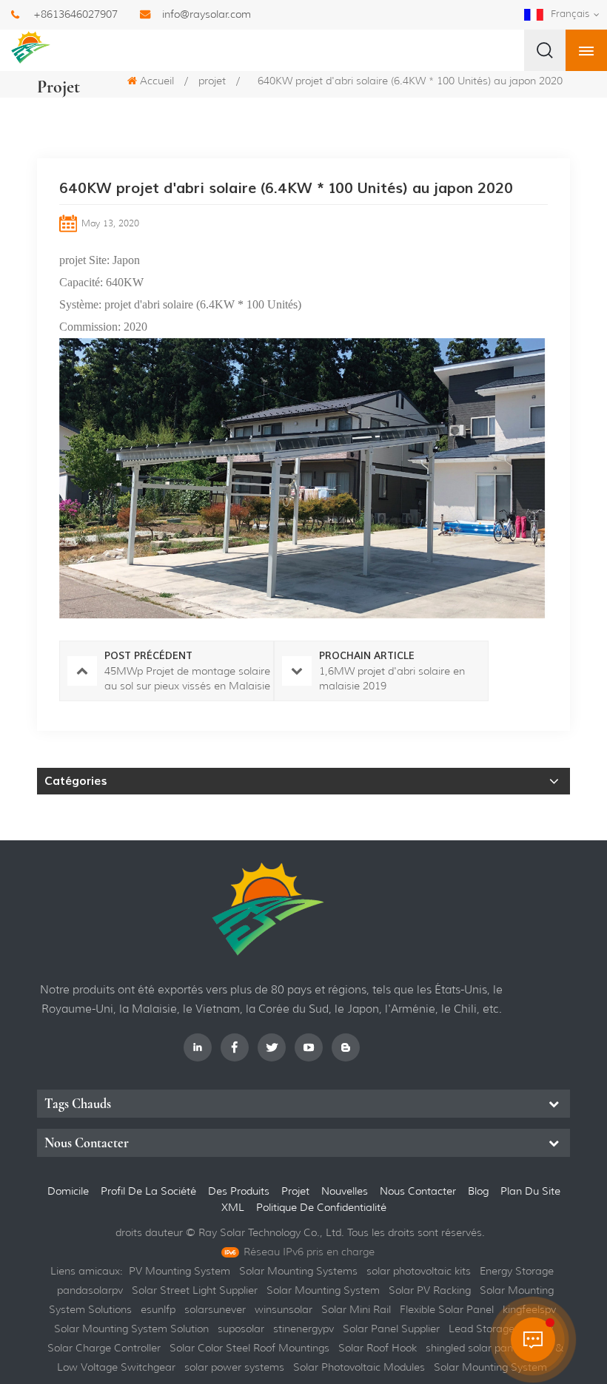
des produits (238, 1191)
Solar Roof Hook (377, 1347)
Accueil (157, 80)
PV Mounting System (179, 1270)
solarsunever (215, 1309)
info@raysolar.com (206, 14)
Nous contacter (418, 1191)
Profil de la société (148, 1191)
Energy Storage (517, 1270)
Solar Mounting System (323, 1290)
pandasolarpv (90, 1290)
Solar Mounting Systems (298, 1270)
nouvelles (344, 1191)
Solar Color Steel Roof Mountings (249, 1347)
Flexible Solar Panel (447, 1309)
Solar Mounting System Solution (131, 1328)
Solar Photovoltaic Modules (359, 1367)
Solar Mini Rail (356, 1309)
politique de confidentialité (321, 1207)
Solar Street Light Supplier (195, 1290)
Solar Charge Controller (104, 1347)
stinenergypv (303, 1328)
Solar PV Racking (430, 1290)
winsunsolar (283, 1309)
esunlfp (158, 1309)
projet (212, 80)
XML (234, 1207)
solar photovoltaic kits (418, 1270)
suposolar (241, 1328)
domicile (68, 1191)
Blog (478, 1191)
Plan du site (530, 1191)
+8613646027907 (75, 14)
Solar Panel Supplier (391, 1328)
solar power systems (234, 1367)
